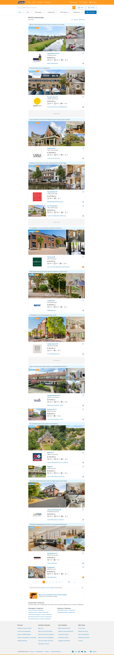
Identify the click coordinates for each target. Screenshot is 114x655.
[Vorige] (38, 582)
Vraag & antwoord (22, 640)
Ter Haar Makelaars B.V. (53, 354)
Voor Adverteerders (83, 634)
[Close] (82, 588)
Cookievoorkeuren (56, 651)
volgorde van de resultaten (47, 587)
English (95, 651)
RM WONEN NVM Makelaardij (55, 202)
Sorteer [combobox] (79, 19)
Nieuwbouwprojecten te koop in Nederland (40, 616)
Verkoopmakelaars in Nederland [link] (66, 612)
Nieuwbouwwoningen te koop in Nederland (40, 614)
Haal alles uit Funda (43, 644)
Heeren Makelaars (52, 563)
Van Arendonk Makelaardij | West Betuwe (58, 267)
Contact (80, 640)
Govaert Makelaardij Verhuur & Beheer (57, 462)
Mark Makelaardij (51, 577)
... (65, 582)
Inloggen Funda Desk (64, 640)
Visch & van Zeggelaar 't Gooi (55, 419)
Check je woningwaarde (24, 631)
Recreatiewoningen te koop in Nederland (39, 619)
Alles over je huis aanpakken (46, 637)
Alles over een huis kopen (45, 631)
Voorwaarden (39, 651)
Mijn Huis (40, 628)
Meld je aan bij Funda (64, 628)
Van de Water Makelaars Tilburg (55, 476)
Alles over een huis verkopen (46, 634)
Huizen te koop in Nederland (36, 610)
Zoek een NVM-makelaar (24, 634)
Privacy (32, 651)
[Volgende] (74, 582)
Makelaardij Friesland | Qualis (55, 405)
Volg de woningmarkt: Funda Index (26, 637)
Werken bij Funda (83, 631)
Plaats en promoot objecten (65, 631)
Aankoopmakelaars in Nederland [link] (66, 610)
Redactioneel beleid (83, 637)
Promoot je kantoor (63, 634)
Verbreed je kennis (63, 637)
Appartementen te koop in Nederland (38, 612)
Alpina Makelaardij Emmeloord (55, 519)
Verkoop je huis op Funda (24, 628)
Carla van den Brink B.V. (53, 158)
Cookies (47, 651)
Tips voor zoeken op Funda (45, 640)
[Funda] (21, 2)
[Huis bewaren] (83, 53)
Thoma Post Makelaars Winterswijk (56, 216)
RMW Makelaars (51, 310)
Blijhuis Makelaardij (52, 63)
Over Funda (81, 628)
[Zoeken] (73, 7)
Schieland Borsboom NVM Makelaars (57, 107)
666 (69, 582)
